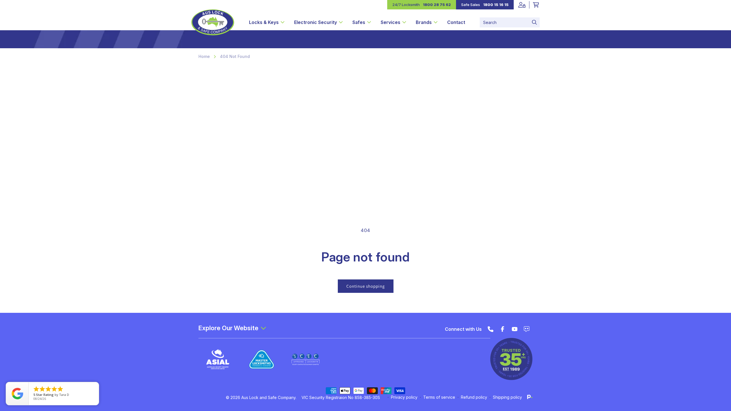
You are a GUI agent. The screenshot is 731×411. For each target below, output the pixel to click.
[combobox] (510, 22)
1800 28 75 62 (437, 4)
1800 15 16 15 (496, 4)
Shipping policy (507, 397)
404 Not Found (235, 56)
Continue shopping (365, 286)
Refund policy (474, 397)
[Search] (534, 22)
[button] (267, 22)
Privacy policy (404, 397)
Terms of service (439, 397)
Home (204, 56)
